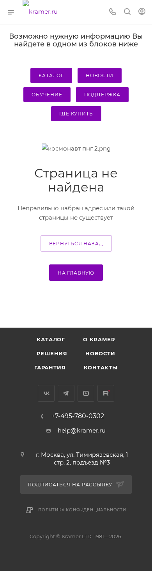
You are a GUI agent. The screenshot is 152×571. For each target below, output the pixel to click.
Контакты (101, 367)
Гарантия (49, 367)
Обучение (47, 95)
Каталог (51, 75)
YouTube (86, 393)
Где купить (76, 114)
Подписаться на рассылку (71, 485)
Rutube (105, 393)
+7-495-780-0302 (77, 416)
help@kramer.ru (82, 430)
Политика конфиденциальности (82, 509)
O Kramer (99, 339)
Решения (52, 353)
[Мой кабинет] (141, 12)
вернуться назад (76, 243)
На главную (76, 273)
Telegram (66, 393)
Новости (99, 75)
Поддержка (102, 95)
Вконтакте (46, 393)
